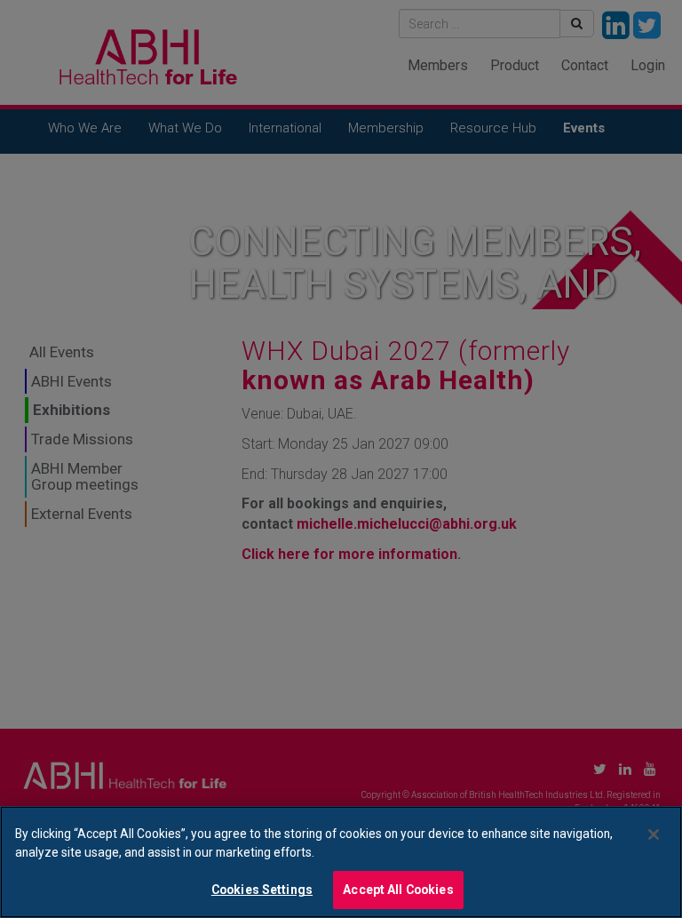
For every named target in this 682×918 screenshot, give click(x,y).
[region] (341, 862)
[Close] (653, 834)
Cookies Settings (262, 889)
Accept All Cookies (398, 889)
